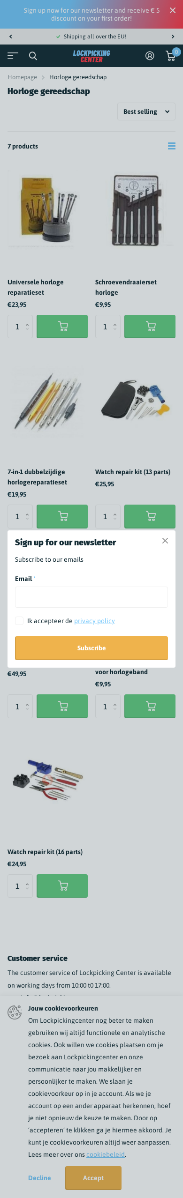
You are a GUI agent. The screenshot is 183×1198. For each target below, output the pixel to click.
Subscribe (91, 648)
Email (25, 578)
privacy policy (94, 621)
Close (165, 540)
